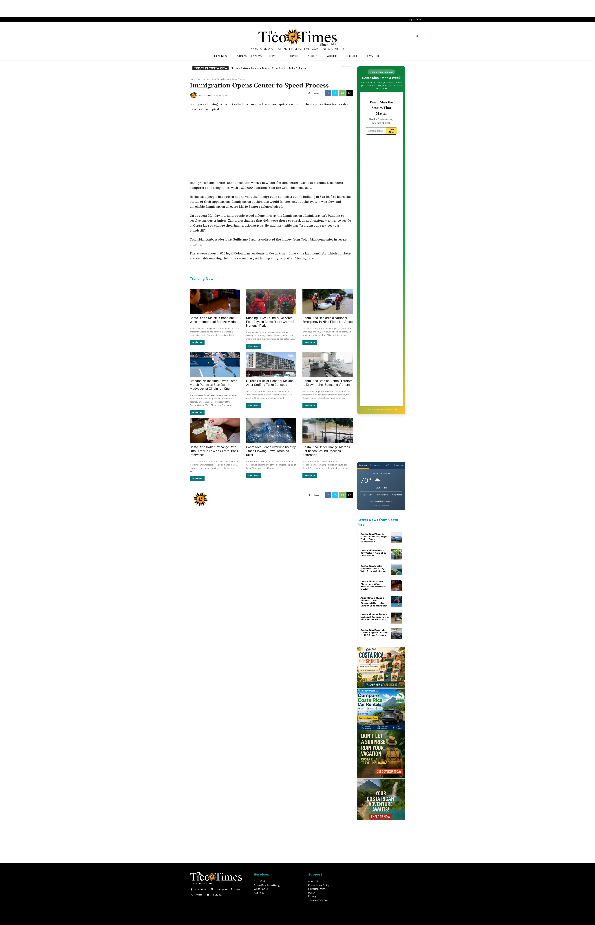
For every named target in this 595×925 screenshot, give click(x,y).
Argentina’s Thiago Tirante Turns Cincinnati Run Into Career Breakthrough (373, 601)
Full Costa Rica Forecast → (381, 501)
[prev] (343, 68)
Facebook (201, 889)
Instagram (222, 889)
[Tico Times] (194, 95)
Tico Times (206, 95)
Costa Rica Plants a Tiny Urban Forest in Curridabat (373, 553)
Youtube (217, 894)
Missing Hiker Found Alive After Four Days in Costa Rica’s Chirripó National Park (270, 322)
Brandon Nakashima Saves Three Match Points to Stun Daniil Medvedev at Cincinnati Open (213, 384)
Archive (200, 79)
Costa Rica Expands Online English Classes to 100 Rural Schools (270, 68)
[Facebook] (328, 93)
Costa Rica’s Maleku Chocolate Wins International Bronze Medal (213, 320)
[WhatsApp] (342, 93)
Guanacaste (375, 465)
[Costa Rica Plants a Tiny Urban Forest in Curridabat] (396, 554)
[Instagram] (212, 890)
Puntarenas (399, 465)
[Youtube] (208, 895)
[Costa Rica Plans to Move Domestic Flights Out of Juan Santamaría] (396, 537)
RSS (238, 889)
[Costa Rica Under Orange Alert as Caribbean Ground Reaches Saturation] (327, 430)
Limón (387, 465)
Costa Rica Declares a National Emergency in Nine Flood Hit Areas (327, 320)
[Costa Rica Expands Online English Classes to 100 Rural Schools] (396, 633)
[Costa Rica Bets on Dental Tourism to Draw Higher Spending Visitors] (327, 364)
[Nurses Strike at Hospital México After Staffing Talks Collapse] (271, 364)
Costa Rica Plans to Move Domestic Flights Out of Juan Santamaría (374, 538)
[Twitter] (335, 93)
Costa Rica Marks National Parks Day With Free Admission (373, 568)
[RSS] (232, 890)
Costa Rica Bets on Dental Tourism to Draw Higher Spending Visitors (327, 383)
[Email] (349, 93)
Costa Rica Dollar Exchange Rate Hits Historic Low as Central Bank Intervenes (214, 451)
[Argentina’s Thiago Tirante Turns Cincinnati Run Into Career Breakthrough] (396, 601)
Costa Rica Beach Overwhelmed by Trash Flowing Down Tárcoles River (271, 451)
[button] (417, 36)
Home (192, 79)
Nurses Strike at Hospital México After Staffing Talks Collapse (270, 383)
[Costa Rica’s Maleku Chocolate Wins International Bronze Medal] (215, 301)
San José (363, 465)
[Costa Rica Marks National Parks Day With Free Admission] (396, 569)
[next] (348, 68)
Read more (197, 342)
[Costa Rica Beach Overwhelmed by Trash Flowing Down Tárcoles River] (271, 430)
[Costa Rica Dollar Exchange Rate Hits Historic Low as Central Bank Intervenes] (215, 430)
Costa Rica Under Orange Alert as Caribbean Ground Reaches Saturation (326, 451)
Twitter (199, 894)
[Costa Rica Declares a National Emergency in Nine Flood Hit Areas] (327, 301)
